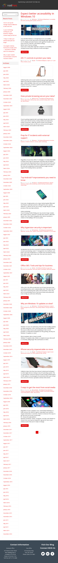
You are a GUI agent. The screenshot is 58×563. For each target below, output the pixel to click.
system (40, 141)
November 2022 (7, 224)
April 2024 (6, 165)
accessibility (52, 19)
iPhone (22, 61)
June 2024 (6, 158)
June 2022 (6, 241)
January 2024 (6, 175)
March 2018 (6, 419)
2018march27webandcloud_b (47, 98)
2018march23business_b (44, 140)
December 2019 (7, 346)
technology (44, 141)
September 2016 (7, 481)
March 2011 (6, 530)
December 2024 (7, 137)
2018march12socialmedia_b (46, 390)
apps (48, 268)
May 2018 (6, 412)
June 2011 (6, 520)
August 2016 (6, 485)
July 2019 (5, 363)
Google (27, 184)
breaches (52, 140)
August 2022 (6, 234)
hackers (28, 353)
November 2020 (7, 307)
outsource (32, 141)
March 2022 (6, 252)
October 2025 (7, 102)
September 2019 (7, 356)
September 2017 (7, 440)
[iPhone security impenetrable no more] (37, 362)
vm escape (53, 231)
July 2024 (5, 154)
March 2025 (6, 126)
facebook (33, 391)
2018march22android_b (44, 182)
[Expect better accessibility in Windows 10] (37, 30)
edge (26, 100)
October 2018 (7, 394)
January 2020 (6, 342)
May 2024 (6, 161)
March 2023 (6, 210)
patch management (25, 307)
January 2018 (6, 426)
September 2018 (7, 398)
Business (35, 140)
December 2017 (7, 429)
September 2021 (7, 273)
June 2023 (6, 199)
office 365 (35, 269)
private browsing (43, 100)
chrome (22, 100)
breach (51, 352)
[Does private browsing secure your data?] (37, 110)
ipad (54, 60)
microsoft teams (28, 269)
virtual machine (39, 231)
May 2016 (6, 495)
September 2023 (7, 189)
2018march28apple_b (42, 60)
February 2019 (7, 380)
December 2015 (7, 513)
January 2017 (6, 468)
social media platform (25, 392)
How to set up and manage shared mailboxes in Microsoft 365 (10, 24)
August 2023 (6, 192)
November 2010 (7, 534)
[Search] (16, 14)
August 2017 (6, 443)
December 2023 (7, 179)
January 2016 (6, 509)
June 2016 (6, 492)
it (25, 141)
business (23, 141)
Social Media (35, 390)
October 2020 (7, 311)
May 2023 (6, 203)
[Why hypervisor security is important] (37, 240)
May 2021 (6, 286)
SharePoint (49, 269)
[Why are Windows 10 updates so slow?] (37, 318)
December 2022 (7, 220)
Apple (34, 60)
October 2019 (7, 353)
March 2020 (6, 335)
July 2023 (5, 196)
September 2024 (7, 147)
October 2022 (7, 227)
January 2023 (6, 217)
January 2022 (6, 259)
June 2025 (6, 116)
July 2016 (5, 488)
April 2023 (6, 206)
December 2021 (7, 262)
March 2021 (6, 293)
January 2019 (6, 384)
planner (39, 269)
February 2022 (7, 255)
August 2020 (6, 318)
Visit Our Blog (47, 544)
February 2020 (7, 339)
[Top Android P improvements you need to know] (37, 194)
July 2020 (5, 321)
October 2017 (7, 436)
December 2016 (7, 471)
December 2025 (7, 95)
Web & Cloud (36, 98)
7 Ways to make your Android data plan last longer (9, 40)
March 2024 (6, 168)
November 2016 (7, 474)
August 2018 (6, 401)
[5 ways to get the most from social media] (37, 402)
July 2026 (5, 71)
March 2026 (6, 85)
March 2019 (6, 377)
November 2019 (7, 349)
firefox (28, 100)
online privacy (33, 100)
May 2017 (6, 454)
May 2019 (6, 370)
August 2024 (6, 151)
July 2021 (5, 280)
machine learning (41, 184)
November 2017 (7, 433)
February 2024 (7, 172)
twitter (32, 392)
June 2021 (6, 283)
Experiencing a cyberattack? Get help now (29, 2)
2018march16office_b (42, 268)
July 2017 (5, 447)
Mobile (25, 61)
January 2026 (6, 91)
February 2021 (7, 297)
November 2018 (7, 391)
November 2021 (7, 266)
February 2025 (7, 130)
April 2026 (6, 81)
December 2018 (7, 387)
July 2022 (5, 238)
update (50, 184)
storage (47, 307)
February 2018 (7, 422)
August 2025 (6, 109)
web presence (37, 392)
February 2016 (7, 506)
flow (51, 268)
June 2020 (6, 325)
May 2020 (6, 328)
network (27, 141)
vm (50, 231)
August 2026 (6, 67)
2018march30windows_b (44, 19)
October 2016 (7, 478)
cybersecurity (24, 353)
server (31, 231)
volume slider (24, 185)
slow (37, 307)
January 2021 (6, 300)
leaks (41, 353)
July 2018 (5, 405)
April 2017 (6, 457)
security (52, 100)
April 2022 (6, 248)
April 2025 (6, 123)
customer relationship (25, 391)
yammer (53, 269)
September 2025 (7, 105)
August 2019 (6, 360)
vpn (21, 101)
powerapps (43, 269)
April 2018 (6, 415)
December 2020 (7, 304)
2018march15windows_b (44, 306)
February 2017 (7, 464)
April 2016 (6, 499)
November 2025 (7, 98)
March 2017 (6, 461)
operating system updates (31, 20)
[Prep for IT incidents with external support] (37, 151)
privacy (29, 61)
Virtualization (35, 230)
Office (34, 268)
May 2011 (6, 523)
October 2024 (7, 144)
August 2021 (6, 276)
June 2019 (6, 367)
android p (23, 184)
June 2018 (6, 408)
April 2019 (6, 374)
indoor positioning (33, 184)
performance (32, 307)
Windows (35, 19)
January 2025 (6, 133)
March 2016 (6, 502)
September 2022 (7, 231)
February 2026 (7, 88)
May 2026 (6, 78)
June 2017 (6, 450)
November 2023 (7, 182)
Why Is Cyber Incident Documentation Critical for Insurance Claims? (10, 56)
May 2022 (6, 245)
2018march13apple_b (42, 352)
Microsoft (23, 20)
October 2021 (7, 269)
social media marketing (49, 391)
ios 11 (51, 60)
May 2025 (6, 119)
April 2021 (6, 290)
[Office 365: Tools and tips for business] (37, 278)
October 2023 (7, 186)
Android (35, 182)
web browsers (26, 101)
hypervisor (23, 231)
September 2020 (7, 314)
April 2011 (6, 527)
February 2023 (7, 213)
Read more (25, 52)
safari (49, 100)
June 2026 (6, 74)
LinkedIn (42, 391)
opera (38, 100)
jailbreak (38, 353)
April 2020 (6, 332)
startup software (41, 307)
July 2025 (5, 112)
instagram (37, 391)
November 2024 (7, 140)
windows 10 (39, 20)
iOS (31, 353)
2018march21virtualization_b (46, 230)
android (51, 182)
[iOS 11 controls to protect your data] (37, 71)
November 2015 (7, 516)
